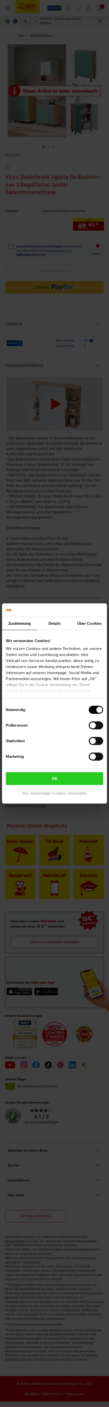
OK (55, 778)
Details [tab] (54, 623)
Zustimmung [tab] (19, 623)
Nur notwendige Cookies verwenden (54, 793)
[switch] (96, 725)
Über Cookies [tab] (89, 623)
